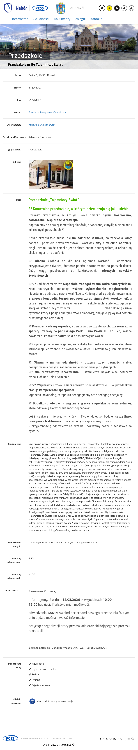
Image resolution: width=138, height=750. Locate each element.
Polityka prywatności (59, 745)
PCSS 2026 (46, 738)
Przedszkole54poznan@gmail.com (47, 112)
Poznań (77, 8)
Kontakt (96, 18)
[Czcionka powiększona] (131, 8)
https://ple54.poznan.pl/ (42, 125)
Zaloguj (80, 18)
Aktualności (41, 18)
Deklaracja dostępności (117, 739)
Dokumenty (62, 18)
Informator (20, 18)
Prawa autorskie (30, 738)
